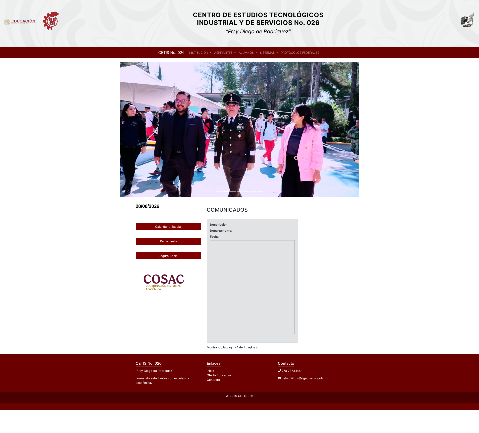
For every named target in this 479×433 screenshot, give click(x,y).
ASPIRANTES (224, 52)
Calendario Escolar (168, 226)
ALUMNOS (247, 52)
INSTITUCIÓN (199, 52)
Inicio (210, 371)
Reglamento (168, 241)
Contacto (213, 380)
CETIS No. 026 (171, 52)
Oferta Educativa (219, 375)
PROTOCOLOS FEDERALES (300, 52)
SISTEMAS (268, 52)
